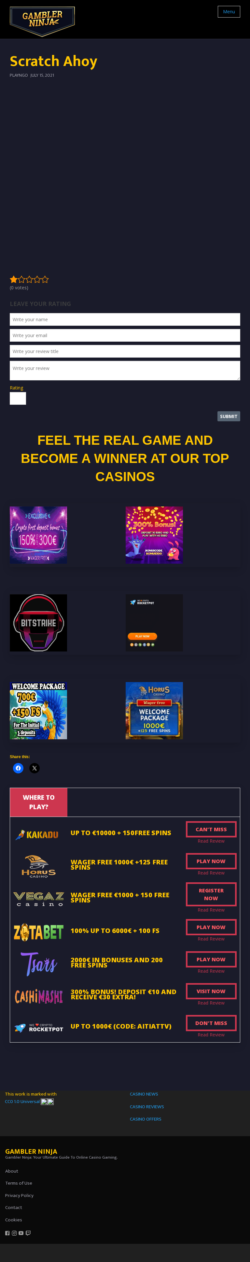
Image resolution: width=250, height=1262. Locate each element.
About (11, 1171)
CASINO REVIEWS (147, 1107)
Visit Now (211, 991)
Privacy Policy (19, 1195)
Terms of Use (18, 1183)
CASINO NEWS (144, 1094)
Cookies (13, 1220)
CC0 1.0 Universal (23, 1102)
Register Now (211, 894)
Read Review (211, 841)
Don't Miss (211, 1023)
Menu (229, 11)
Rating (16, 388)
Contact (13, 1207)
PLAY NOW (211, 861)
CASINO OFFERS (145, 1119)
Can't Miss (211, 829)
